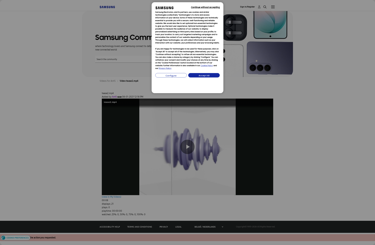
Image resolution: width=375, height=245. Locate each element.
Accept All (204, 76)
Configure (171, 76)
